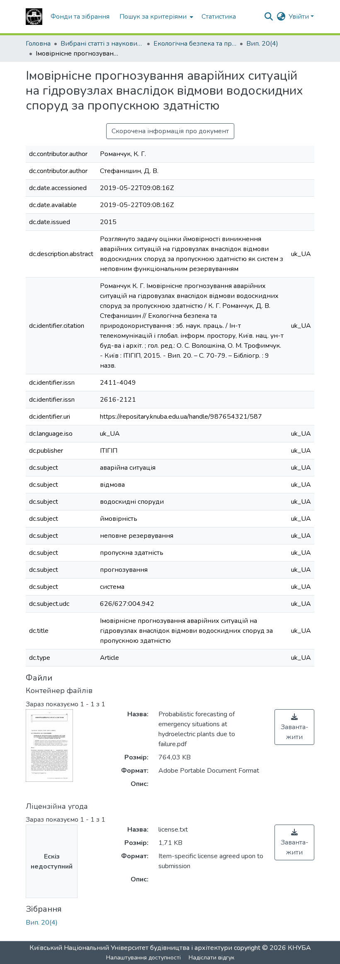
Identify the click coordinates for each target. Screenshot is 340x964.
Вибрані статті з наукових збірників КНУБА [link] (102, 43)
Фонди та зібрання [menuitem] (80, 16)
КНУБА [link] (299, 947)
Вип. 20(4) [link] (262, 43)
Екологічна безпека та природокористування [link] (194, 43)
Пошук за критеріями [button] (153, 16)
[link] (294, 727)
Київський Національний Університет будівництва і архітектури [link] (130, 947)
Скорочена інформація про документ (170, 131)
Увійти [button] (300, 16)
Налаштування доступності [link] (143, 958)
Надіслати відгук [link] (211, 958)
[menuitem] (155, 16)
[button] (34, 16)
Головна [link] (38, 43)
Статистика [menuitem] (219, 16)
